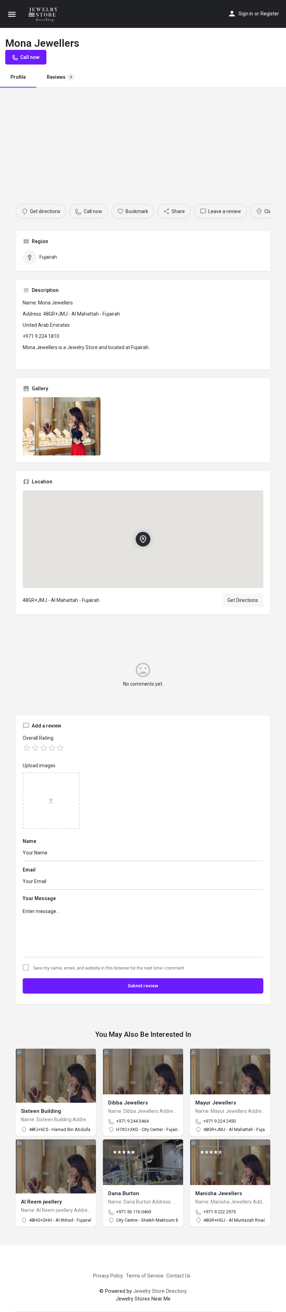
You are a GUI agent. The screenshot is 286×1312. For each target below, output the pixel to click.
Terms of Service (145, 1276)
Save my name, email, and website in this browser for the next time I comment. (109, 968)
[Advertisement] (143, 139)
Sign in (246, 13)
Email (29, 870)
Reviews (59, 77)
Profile (18, 77)
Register (270, 13)
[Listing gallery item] (61, 426)
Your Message (39, 898)
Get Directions (242, 600)
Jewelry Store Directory (160, 1291)
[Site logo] (44, 14)
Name (29, 841)
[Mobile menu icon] (12, 14)
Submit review (143, 985)
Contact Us (178, 1276)
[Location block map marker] (143, 539)
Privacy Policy (108, 1276)
